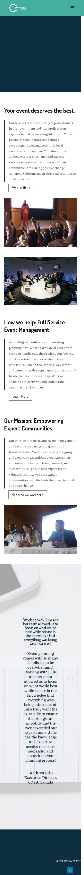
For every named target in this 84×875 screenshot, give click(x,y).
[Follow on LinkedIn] (70, 870)
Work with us (21, 187)
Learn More (20, 396)
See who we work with (27, 495)
